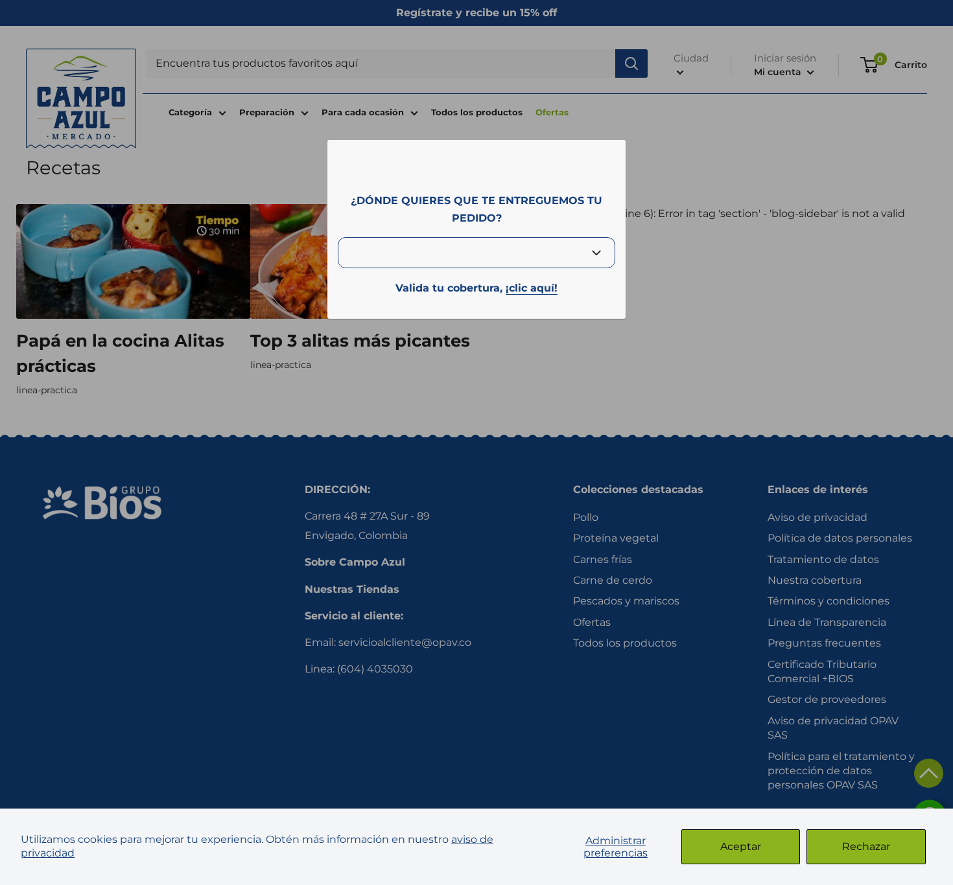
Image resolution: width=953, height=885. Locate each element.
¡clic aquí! (532, 288)
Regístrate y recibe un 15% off (476, 12)
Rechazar (866, 846)
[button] (928, 773)
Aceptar (740, 846)
